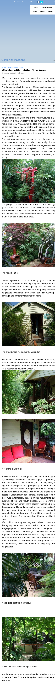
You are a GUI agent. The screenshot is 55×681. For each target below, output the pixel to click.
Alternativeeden (9, 73)
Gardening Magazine (13, 59)
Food (35, 11)
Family (50, 11)
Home (5, 2)
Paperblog (14, 10)
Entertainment (47, 8)
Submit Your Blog (19, 2)
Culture (35, 8)
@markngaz (19, 73)
